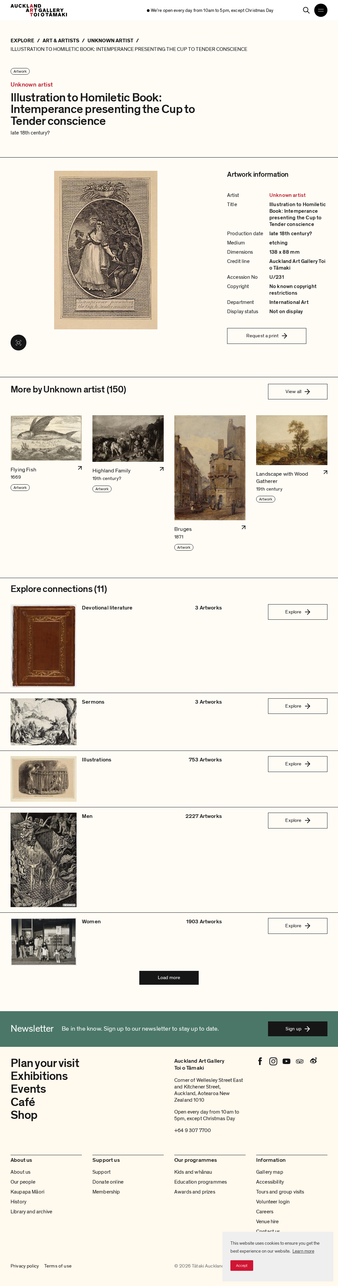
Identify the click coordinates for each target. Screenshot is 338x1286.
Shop (24, 1115)
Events (28, 1089)
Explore (293, 611)
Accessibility (270, 1182)
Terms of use (58, 1266)
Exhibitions (39, 1076)
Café (23, 1102)
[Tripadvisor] (300, 1061)
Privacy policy (25, 1266)
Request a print (262, 335)
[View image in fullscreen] (18, 342)
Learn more (303, 1251)
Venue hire (267, 1221)
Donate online (107, 1182)
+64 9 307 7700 (192, 1130)
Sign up (293, 1028)
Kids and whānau (193, 1172)
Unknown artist (32, 85)
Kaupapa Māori (27, 1191)
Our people (23, 1182)
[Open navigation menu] (320, 10)
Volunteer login (272, 1201)
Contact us (268, 1231)
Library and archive (31, 1211)
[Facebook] (260, 1061)
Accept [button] (242, 1265)
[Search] (306, 10)
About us (20, 1172)
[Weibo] (313, 1061)
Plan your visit (45, 1063)
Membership (106, 1191)
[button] (46, 483)
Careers (264, 1211)
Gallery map (269, 1172)
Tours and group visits (280, 1191)
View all (293, 391)
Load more (169, 977)
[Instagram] (273, 1061)
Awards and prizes (194, 1191)
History (18, 1201)
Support (101, 1172)
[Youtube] (286, 1061)
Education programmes (200, 1182)
